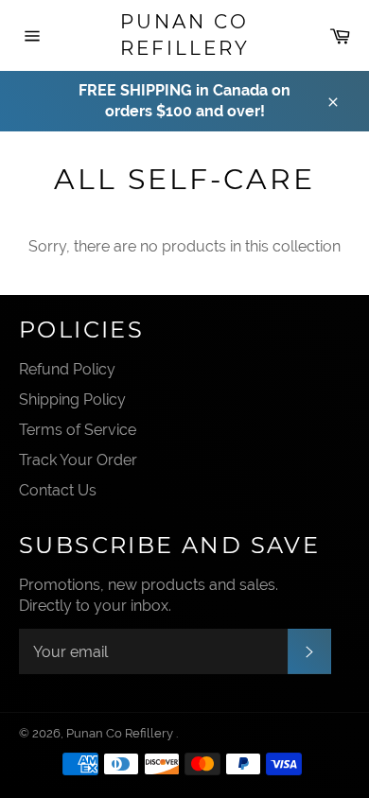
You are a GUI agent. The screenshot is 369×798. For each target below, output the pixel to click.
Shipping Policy (72, 399)
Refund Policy (67, 369)
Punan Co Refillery (185, 35)
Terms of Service (77, 430)
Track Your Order (78, 460)
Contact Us (58, 490)
